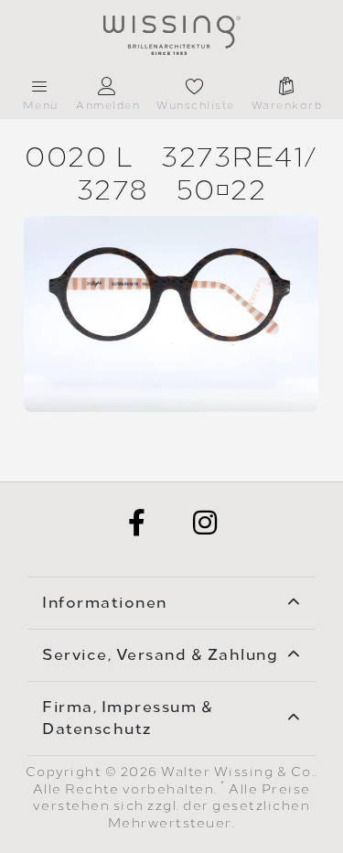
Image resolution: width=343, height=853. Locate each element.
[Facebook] (138, 522)
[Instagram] (206, 522)
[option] (171, 314)
